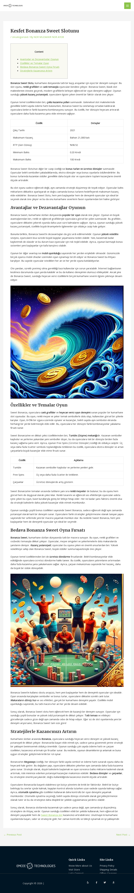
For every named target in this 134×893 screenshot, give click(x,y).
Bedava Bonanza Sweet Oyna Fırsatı (39, 66)
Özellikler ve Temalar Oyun (34, 63)
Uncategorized (20, 37)
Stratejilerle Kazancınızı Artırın (36, 70)
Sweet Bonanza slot (52, 815)
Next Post (123, 834)
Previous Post (13, 834)
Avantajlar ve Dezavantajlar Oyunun (39, 59)
